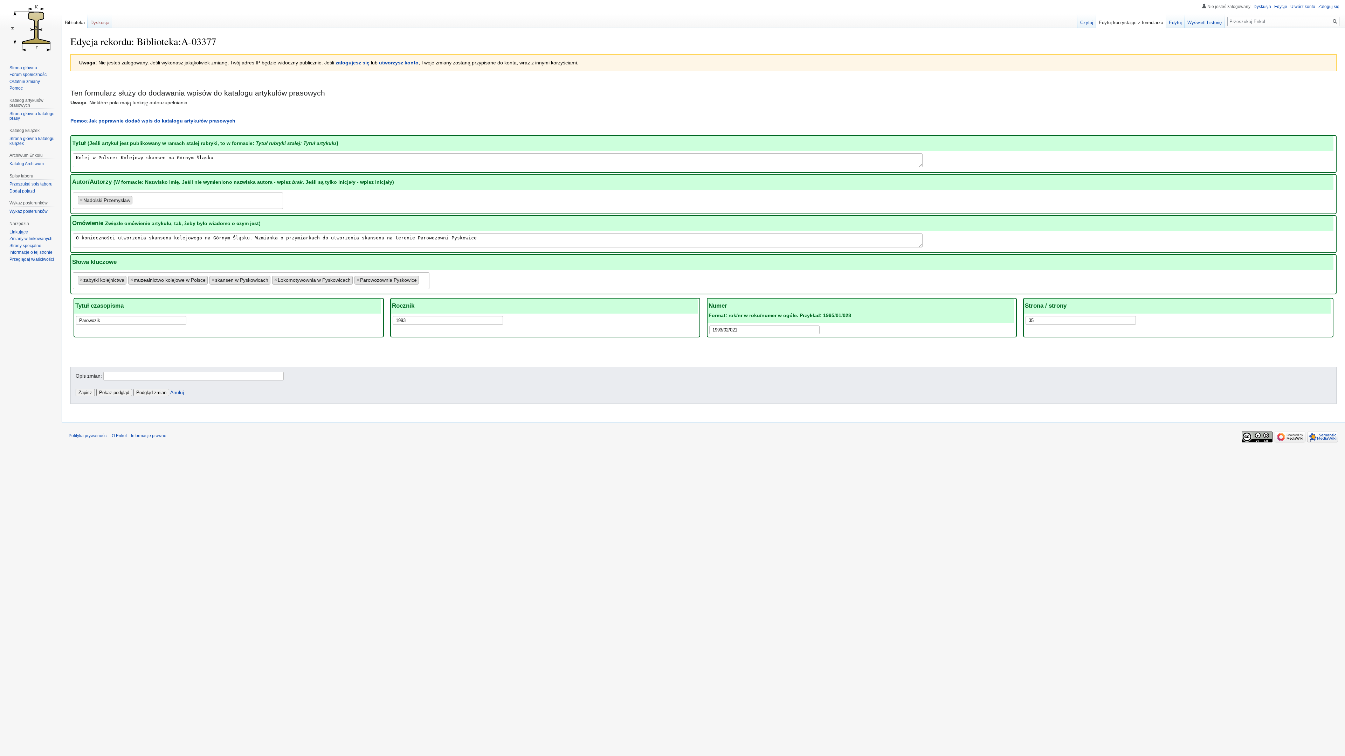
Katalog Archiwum (26, 163)
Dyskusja (1262, 6)
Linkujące (18, 232)
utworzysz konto (399, 62)
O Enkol (119, 435)
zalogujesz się (353, 62)
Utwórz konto (1302, 6)
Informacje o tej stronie (31, 252)
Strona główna (23, 67)
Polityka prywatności (88, 435)
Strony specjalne (25, 245)
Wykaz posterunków (28, 211)
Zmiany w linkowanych (31, 238)
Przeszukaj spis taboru (31, 184)
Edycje (1280, 6)
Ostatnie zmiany (24, 81)
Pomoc (16, 88)
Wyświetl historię (1204, 22)
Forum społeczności (28, 74)
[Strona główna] (31, 28)
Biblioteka (75, 22)
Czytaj (1086, 22)
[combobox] (178, 200)
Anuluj (177, 392)
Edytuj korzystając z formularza (1131, 22)
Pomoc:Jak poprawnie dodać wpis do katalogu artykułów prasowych (152, 121)
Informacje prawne (148, 435)
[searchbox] (136, 199)
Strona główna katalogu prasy (32, 116)
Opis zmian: (89, 376)
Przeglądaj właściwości (31, 259)
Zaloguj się (1328, 6)
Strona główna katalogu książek (32, 141)
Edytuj (1175, 22)
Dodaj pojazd (22, 191)
